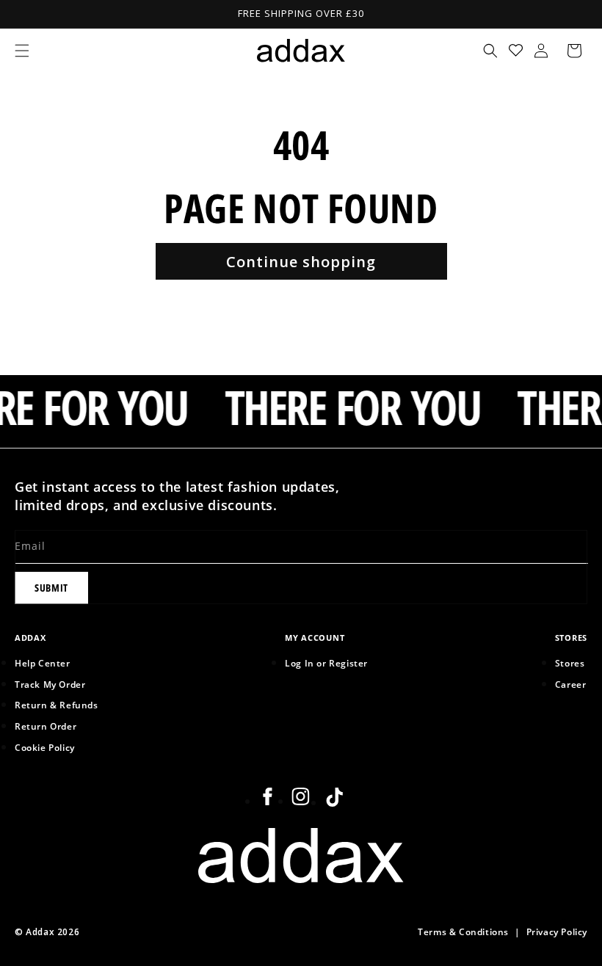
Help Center (42, 663)
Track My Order (50, 684)
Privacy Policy (556, 931)
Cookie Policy (45, 747)
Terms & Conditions (463, 931)
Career (571, 684)
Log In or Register (326, 663)
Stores (570, 663)
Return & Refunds (56, 705)
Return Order (45, 726)
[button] (22, 50)
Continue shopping (301, 262)
